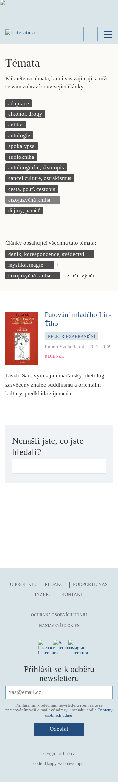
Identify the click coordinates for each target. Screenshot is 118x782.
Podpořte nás (90, 584)
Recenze (54, 356)
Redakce (55, 584)
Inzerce (44, 594)
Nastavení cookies (59, 626)
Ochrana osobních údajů (59, 615)
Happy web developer (65, 763)
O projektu (24, 584)
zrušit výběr (81, 276)
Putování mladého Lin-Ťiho (78, 318)
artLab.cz (66, 753)
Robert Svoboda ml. (65, 346)
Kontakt (72, 594)
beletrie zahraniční (71, 336)
